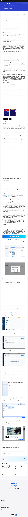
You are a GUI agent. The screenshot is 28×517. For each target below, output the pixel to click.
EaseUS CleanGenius (11, 312)
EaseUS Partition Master (10, 233)
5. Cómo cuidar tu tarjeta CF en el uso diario (8, 29)
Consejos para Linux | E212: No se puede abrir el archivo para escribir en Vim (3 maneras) (7, 472)
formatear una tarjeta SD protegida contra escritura (17, 142)
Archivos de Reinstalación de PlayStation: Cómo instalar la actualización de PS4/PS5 (6, 466)
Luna (3, 8)
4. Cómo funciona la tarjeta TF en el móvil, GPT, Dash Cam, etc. (10, 28)
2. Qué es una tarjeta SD (5, 26)
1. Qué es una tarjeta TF (5, 25)
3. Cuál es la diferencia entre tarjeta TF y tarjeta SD (9, 27)
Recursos (3, 500)
